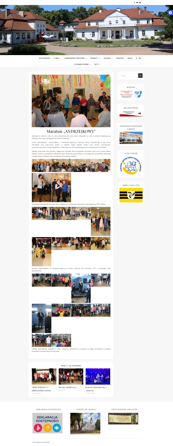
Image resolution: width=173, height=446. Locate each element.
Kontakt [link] (120, 58)
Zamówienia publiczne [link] (75, 58)
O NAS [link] (56, 58)
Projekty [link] (94, 58)
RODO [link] (130, 58)
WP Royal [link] (47, 442)
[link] (170, 12)
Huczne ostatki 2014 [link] (67, 387)
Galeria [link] (107, 58)
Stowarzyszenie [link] (81, 64)
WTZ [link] (96, 64)
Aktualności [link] (44, 58)
